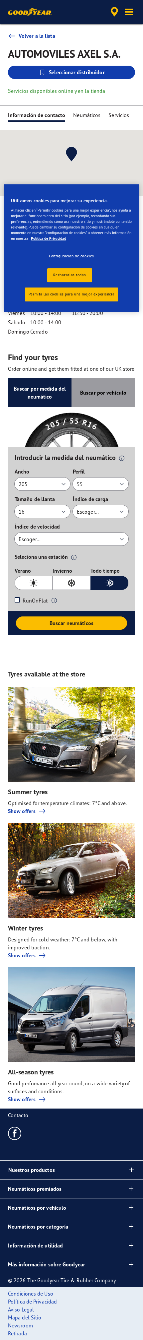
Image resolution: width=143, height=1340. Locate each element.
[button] (129, 12)
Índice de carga (90, 499)
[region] (72, 248)
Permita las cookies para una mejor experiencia (71, 294)
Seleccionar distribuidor (76, 72)
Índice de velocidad (37, 526)
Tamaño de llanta (35, 499)
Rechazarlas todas (69, 275)
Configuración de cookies (71, 256)
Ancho (22, 471)
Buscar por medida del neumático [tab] (40, 392)
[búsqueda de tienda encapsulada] (114, 12)
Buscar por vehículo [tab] (103, 392)
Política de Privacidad (48, 238)
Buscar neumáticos (71, 623)
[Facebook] (15, 1133)
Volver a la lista (37, 35)
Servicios (118, 115)
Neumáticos (86, 115)
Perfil (79, 471)
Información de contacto (36, 115)
